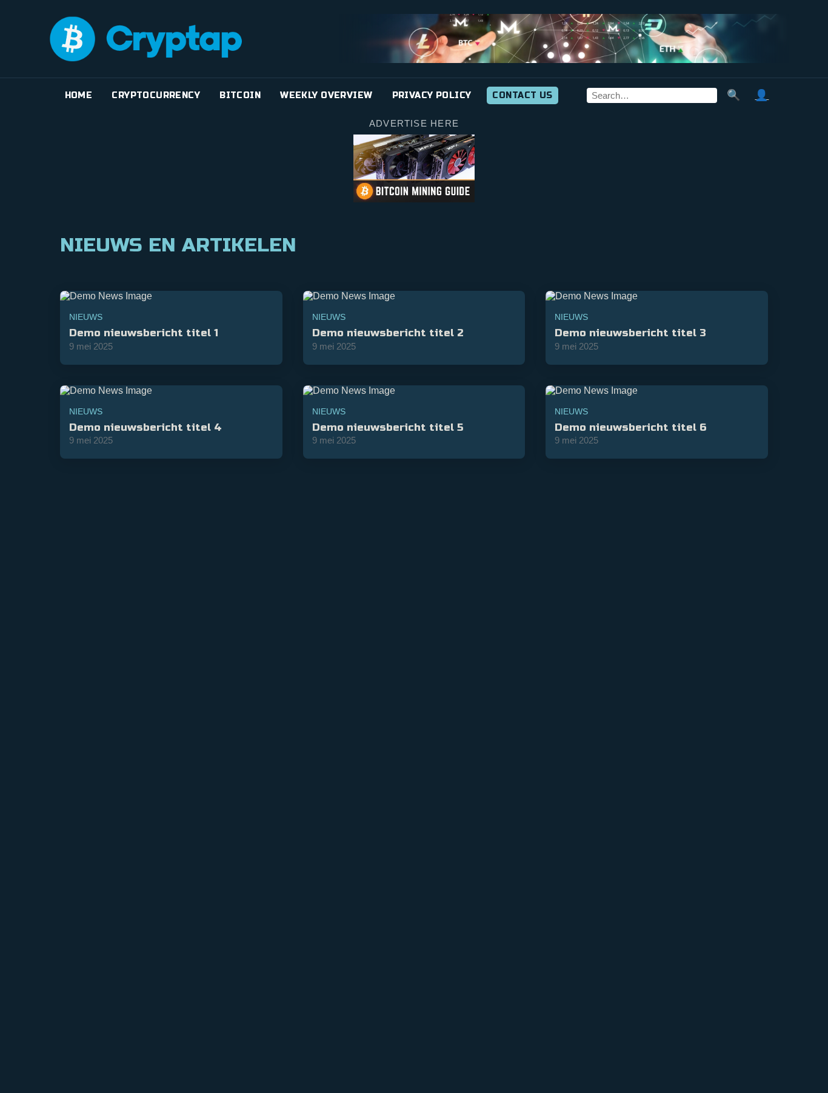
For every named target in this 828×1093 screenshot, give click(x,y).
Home (79, 95)
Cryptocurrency (156, 95)
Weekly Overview (326, 95)
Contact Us (522, 95)
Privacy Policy (432, 95)
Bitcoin (240, 95)
